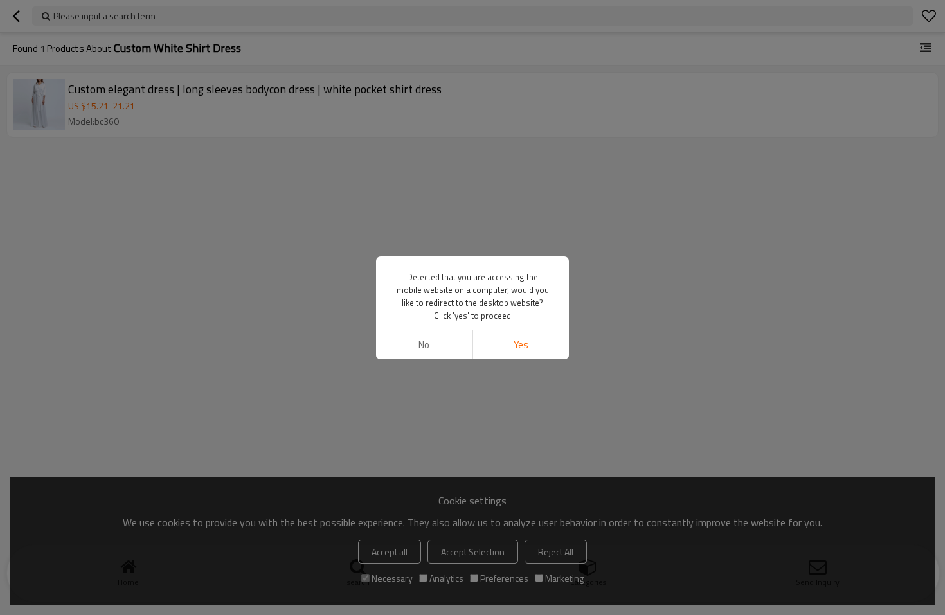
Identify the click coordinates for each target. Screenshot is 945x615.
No (424, 344)
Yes (521, 344)
